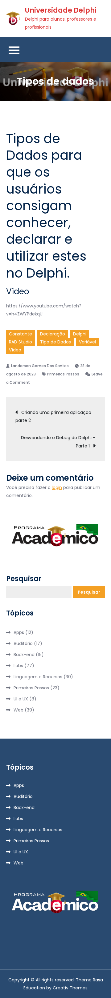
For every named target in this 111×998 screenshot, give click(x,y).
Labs (18, 666)
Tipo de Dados (55, 342)
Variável (87, 342)
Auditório (23, 643)
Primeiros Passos (63, 374)
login (57, 487)
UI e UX (21, 699)
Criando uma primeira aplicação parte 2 (53, 416)
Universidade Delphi (61, 10)
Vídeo (15, 350)
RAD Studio (20, 342)
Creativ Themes (70, 988)
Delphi (79, 334)
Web (18, 710)
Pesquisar (24, 579)
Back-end (24, 654)
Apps (19, 632)
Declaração (52, 334)
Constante (20, 334)
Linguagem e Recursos (38, 677)
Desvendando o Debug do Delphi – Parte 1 (58, 442)
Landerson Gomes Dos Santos (40, 365)
